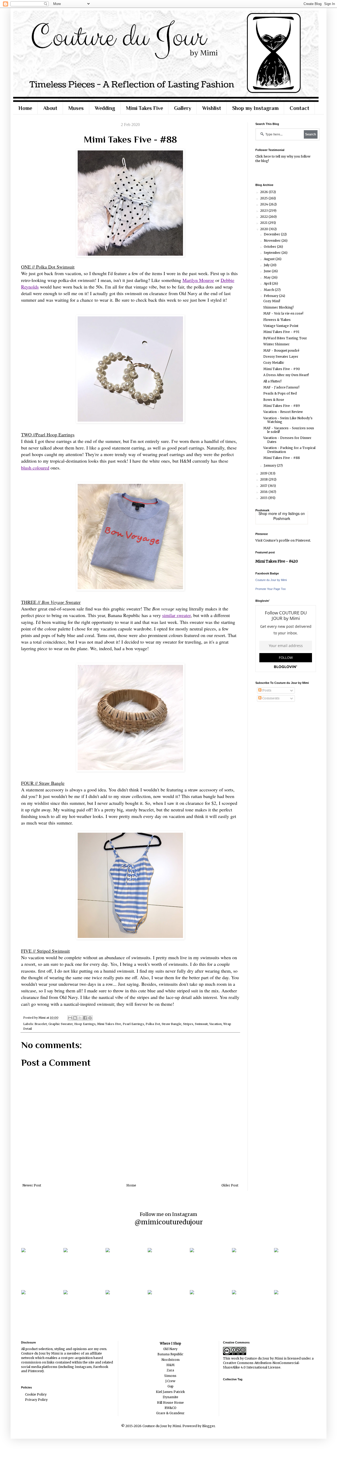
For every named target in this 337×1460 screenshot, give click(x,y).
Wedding (105, 108)
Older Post (229, 1185)
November (272, 241)
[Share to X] (80, 1018)
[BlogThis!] (75, 1018)
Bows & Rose (273, 400)
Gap (170, 1386)
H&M (170, 1365)
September (272, 253)
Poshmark (281, 518)
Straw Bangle (171, 1024)
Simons (170, 1376)
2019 (264, 473)
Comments (270, 698)
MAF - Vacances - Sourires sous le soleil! (288, 430)
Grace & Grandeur (170, 1413)
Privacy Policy (36, 1400)
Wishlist (211, 108)
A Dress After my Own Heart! (286, 375)
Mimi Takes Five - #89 (281, 406)
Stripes (188, 1024)
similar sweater (176, 615)
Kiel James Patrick (170, 1392)
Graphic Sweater (60, 1024)
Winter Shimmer (276, 344)
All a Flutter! (272, 381)
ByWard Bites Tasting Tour (285, 338)
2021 (264, 223)
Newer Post (31, 1185)
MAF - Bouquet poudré (281, 350)
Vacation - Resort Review (283, 412)
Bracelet (40, 1024)
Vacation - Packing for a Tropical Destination (289, 449)
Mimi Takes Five (144, 108)
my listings (291, 513)
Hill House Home (170, 1403)
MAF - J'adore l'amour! (281, 387)
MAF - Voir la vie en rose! (283, 313)
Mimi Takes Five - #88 (281, 458)
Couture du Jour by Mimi (271, 580)
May (267, 277)
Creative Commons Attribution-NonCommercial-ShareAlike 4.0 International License (261, 1365)
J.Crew (170, 1381)
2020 (264, 229)
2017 (264, 486)
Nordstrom (170, 1360)
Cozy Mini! (271, 301)
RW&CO (170, 1408)
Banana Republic (170, 1354)
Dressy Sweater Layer (280, 356)
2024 (264, 204)
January (270, 465)
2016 (264, 492)
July (267, 265)
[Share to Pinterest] (90, 1018)
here (267, 156)
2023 (264, 211)
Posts (266, 690)
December (272, 234)
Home (25, 108)
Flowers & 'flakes (277, 320)
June (268, 271)
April (268, 283)
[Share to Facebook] (85, 1018)
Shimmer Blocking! (278, 307)
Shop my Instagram (255, 108)
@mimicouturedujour (169, 1222)
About (50, 108)
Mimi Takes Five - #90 (281, 369)
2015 (264, 498)
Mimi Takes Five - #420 (276, 561)
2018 (264, 479)
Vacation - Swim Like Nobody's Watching (288, 420)
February (271, 296)
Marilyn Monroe (198, 280)
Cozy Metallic (273, 363)
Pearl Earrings (133, 1024)
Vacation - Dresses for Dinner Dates (287, 439)
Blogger (208, 1426)
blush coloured (35, 467)
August (269, 259)
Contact (299, 108)
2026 (264, 192)
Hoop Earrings (85, 1024)
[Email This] (70, 1018)
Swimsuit (201, 1024)
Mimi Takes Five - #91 (281, 332)
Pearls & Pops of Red (280, 393)
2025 (264, 198)
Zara (170, 1370)
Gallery (182, 108)
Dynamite (170, 1397)
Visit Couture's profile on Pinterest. (283, 540)
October (270, 247)
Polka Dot (153, 1024)
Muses (76, 108)
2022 (264, 217)
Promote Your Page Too (270, 588)
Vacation (215, 1024)
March (269, 290)
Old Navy (170, 1349)
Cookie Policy (36, 1394)
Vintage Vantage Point (280, 326)
